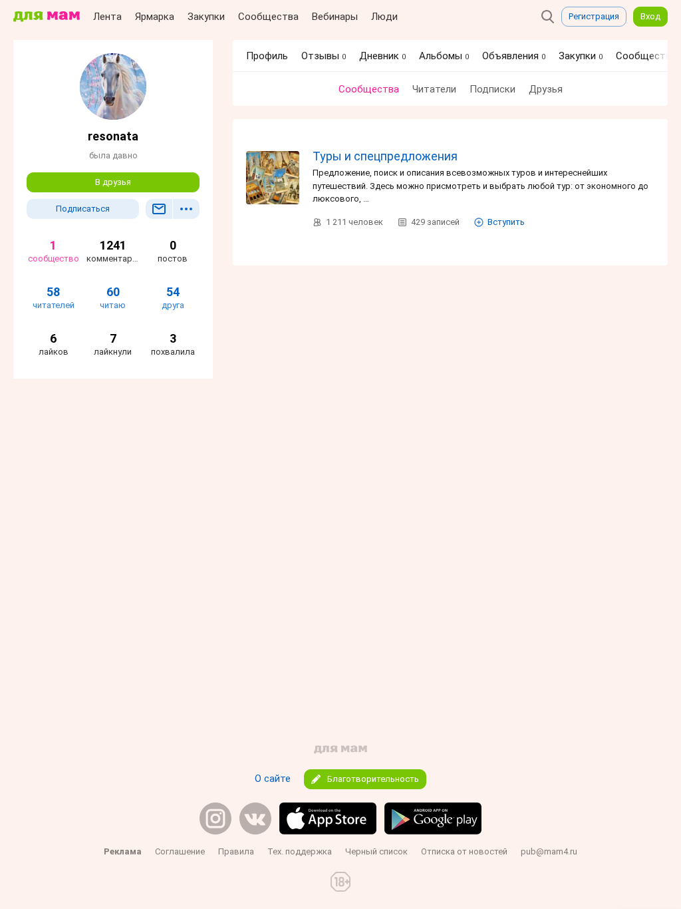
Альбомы (444, 56)
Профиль (267, 56)
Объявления (513, 56)
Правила (236, 851)
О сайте (273, 779)
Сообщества (268, 17)
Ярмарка (154, 17)
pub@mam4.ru (549, 851)
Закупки (206, 17)
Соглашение (180, 851)
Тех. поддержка (299, 851)
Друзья (546, 89)
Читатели (434, 89)
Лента (107, 17)
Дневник (382, 56)
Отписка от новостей (464, 851)
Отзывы (323, 56)
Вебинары (335, 17)
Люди (384, 17)
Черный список (376, 851)
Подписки (492, 89)
